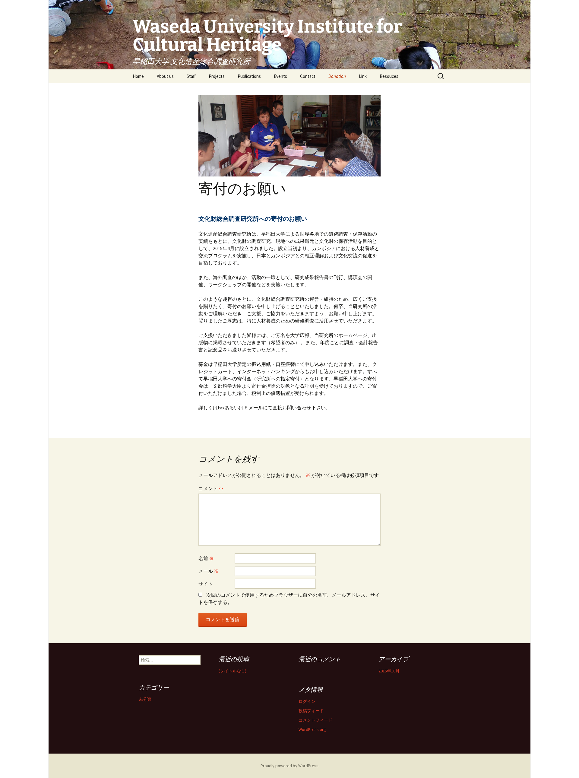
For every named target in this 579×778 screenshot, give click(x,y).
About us (165, 76)
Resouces (389, 76)
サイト (205, 584)
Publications (249, 76)
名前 (206, 558)
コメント (210, 488)
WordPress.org (312, 729)
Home (138, 76)
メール (208, 571)
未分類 (145, 699)
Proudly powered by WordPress (289, 765)
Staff (191, 76)
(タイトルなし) (232, 671)
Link (363, 76)
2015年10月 (389, 671)
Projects (217, 76)
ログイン (307, 701)
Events (280, 76)
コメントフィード (315, 720)
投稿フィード (311, 710)
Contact (307, 76)
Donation (337, 76)
